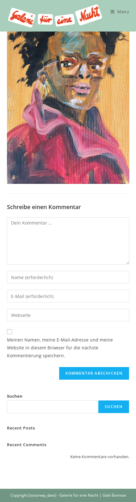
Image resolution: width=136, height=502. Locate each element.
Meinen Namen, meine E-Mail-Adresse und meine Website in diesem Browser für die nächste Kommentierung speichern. (60, 348)
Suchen (14, 396)
